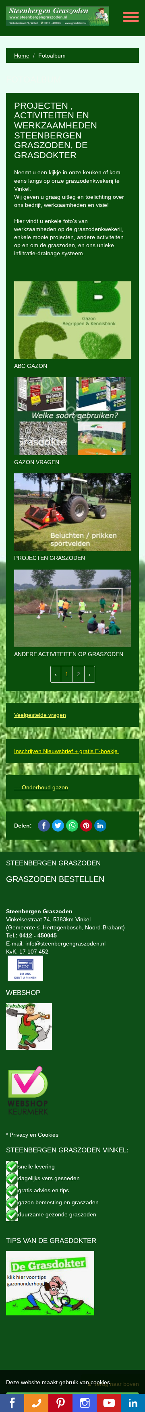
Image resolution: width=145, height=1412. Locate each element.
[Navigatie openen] (131, 18)
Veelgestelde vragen (40, 715)
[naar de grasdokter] (50, 1283)
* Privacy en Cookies (32, 1134)
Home (21, 55)
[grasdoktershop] (29, 1026)
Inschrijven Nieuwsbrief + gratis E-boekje (66, 751)
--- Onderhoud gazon (41, 787)
